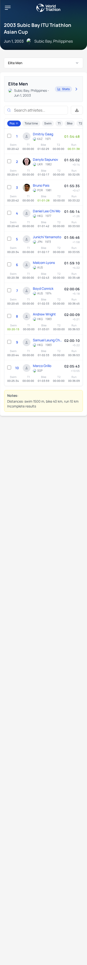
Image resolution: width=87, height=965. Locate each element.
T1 (59, 123)
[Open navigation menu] (8, 8)
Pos (12, 123)
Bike (69, 123)
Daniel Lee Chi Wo (46, 211)
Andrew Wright (44, 314)
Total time (31, 123)
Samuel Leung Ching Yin (47, 340)
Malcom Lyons (44, 262)
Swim (47, 123)
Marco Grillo (42, 365)
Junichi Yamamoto (47, 237)
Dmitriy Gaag (43, 134)
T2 (80, 123)
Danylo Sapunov (45, 159)
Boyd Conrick (43, 288)
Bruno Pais (41, 185)
